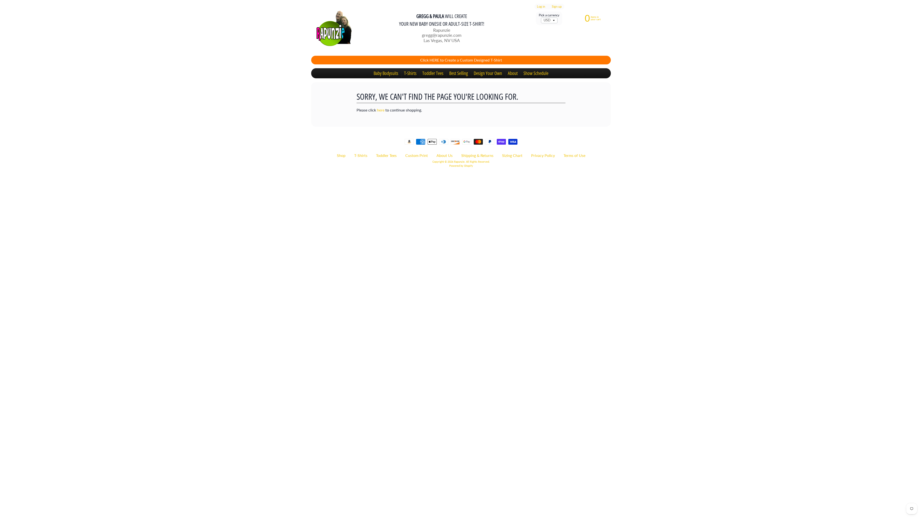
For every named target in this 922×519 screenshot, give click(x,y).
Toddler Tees (432, 73)
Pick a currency (549, 15)
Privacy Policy (543, 155)
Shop (341, 155)
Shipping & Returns (477, 155)
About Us (445, 155)
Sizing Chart (512, 155)
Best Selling (458, 73)
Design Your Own (488, 73)
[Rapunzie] (331, 28)
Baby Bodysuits (386, 73)
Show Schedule (535, 73)
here (380, 110)
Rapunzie (459, 161)
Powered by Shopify (461, 165)
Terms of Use (574, 155)
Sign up (557, 6)
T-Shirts (410, 73)
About (513, 73)
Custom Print (416, 155)
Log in (541, 6)
